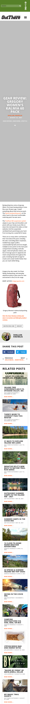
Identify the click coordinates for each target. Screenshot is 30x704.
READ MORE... (9, 396)
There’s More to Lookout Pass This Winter (13, 416)
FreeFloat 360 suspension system (15, 221)
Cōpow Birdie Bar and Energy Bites (13, 647)
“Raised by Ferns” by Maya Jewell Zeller (14, 671)
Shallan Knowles (15, 115)
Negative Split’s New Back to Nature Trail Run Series (14, 468)
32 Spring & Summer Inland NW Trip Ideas (14, 571)
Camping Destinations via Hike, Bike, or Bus (12, 621)
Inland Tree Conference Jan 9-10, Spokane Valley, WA (14, 389)
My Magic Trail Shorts (11, 695)
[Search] (20, 6)
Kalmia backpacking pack (13, 213)
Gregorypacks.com (18, 281)
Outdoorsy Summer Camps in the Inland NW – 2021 (14, 495)
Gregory (19, 326)
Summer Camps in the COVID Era (14, 520)
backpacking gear (8, 326)
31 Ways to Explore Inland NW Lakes (13, 442)
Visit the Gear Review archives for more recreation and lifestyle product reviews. (14, 318)
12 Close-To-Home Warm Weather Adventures (12, 545)
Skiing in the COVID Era (13, 595)
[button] (25, 17)
